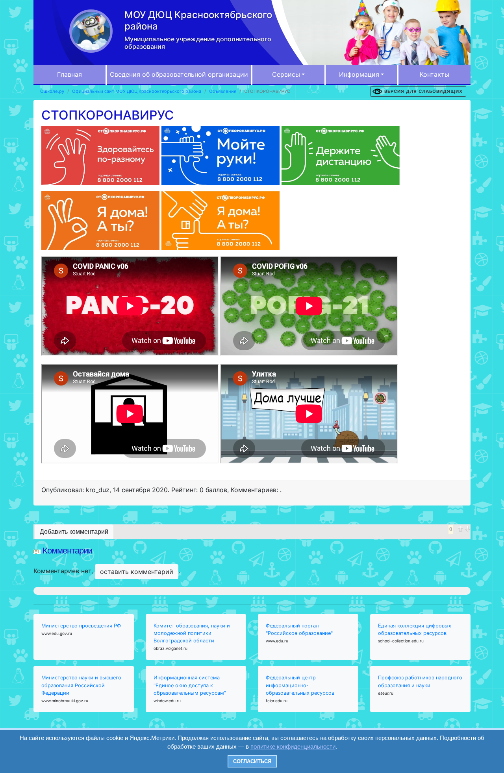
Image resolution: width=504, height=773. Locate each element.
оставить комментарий (136, 572)
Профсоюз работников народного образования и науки (420, 681)
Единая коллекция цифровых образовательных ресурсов (414, 629)
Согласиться (252, 761)
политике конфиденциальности (292, 746)
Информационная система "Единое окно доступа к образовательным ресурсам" (190, 685)
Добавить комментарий (74, 531)
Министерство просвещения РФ (81, 626)
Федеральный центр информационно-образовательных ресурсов (300, 685)
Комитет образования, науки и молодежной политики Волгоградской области (192, 633)
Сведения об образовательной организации (179, 74)
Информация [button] (359, 74)
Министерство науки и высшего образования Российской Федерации (81, 685)
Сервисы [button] (286, 74)
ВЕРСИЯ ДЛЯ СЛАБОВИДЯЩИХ (423, 91)
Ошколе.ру (52, 91)
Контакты (434, 74)
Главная (69, 74)
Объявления (222, 91)
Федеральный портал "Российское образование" (299, 629)
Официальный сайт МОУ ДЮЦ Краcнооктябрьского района (136, 91)
